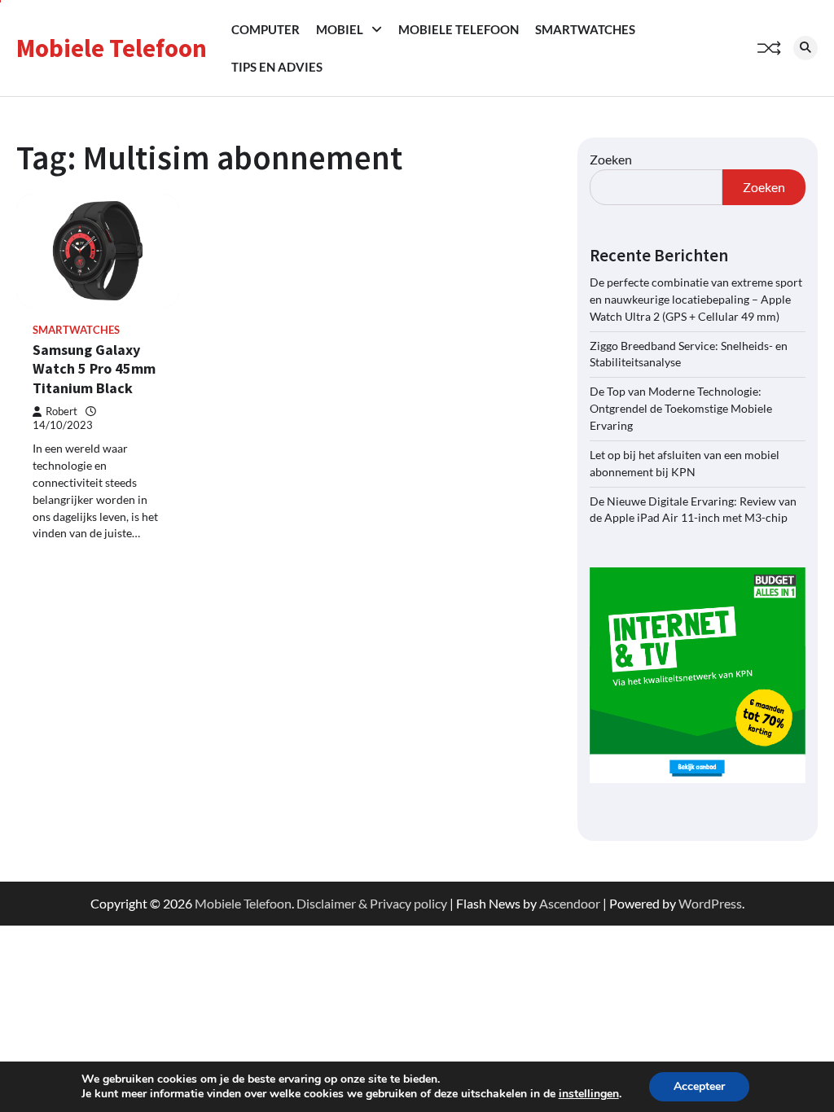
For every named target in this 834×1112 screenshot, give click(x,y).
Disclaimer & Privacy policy (371, 903)
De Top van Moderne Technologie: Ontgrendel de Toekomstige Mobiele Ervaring (681, 408)
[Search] (805, 48)
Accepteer (699, 1086)
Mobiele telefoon (458, 29)
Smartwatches (585, 29)
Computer (265, 29)
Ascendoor (569, 903)
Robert (61, 411)
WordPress (710, 903)
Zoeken (611, 159)
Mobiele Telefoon (111, 48)
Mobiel (339, 29)
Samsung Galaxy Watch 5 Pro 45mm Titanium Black (94, 368)
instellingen (589, 1094)
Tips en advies (277, 66)
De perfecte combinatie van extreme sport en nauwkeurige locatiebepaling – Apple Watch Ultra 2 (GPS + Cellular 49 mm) (696, 299)
